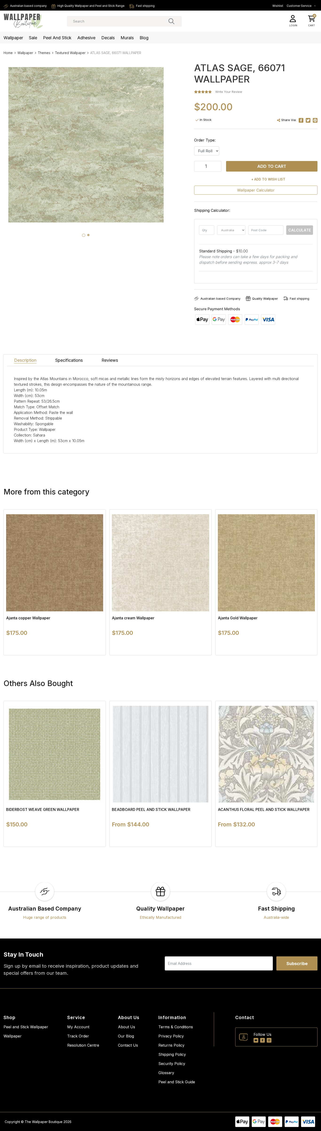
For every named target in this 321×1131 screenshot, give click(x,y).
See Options (54, 655)
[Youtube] (256, 1040)
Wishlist (277, 6)
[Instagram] (269, 1040)
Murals (127, 37)
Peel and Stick (57, 37)
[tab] (83, 235)
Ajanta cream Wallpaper (133, 618)
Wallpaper (13, 37)
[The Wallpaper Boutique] (23, 21)
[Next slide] (306, 582)
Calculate (299, 230)
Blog (144, 37)
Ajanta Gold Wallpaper (238, 618)
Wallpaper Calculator (256, 190)
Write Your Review (228, 92)
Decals (108, 37)
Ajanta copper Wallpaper (28, 618)
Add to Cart (271, 166)
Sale (33, 37)
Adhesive (86, 37)
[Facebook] (262, 1040)
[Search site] (171, 21)
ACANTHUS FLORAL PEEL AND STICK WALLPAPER (263, 809)
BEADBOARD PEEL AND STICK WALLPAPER (151, 809)
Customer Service (299, 6)
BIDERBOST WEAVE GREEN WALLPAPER (42, 809)
